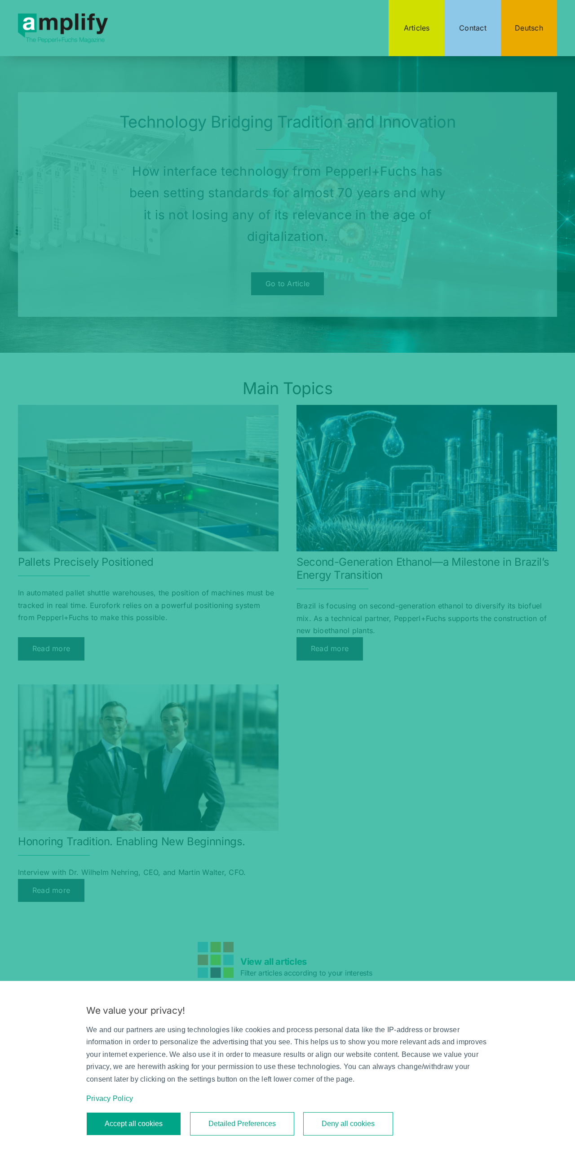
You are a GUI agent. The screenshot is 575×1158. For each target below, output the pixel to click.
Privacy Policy (109, 1098)
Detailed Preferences (242, 1123)
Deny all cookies (348, 1123)
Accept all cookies (134, 1123)
